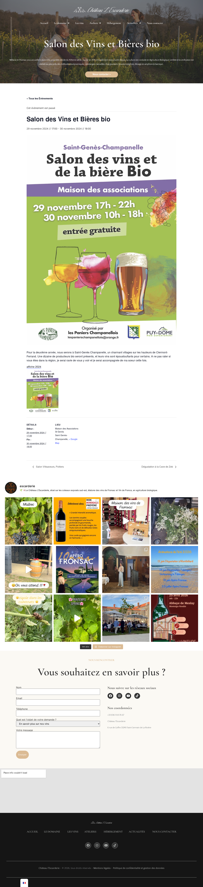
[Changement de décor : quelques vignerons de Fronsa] (126, 520)
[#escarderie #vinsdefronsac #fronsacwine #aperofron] (28, 569)
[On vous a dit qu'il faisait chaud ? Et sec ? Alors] (174, 520)
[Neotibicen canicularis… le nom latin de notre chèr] (28, 618)
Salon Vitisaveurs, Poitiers (49, 466)
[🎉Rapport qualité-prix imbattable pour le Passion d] (77, 520)
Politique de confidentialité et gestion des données (138, 868)
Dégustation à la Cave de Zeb (157, 466)
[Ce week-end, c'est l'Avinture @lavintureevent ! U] (174, 618)
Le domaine (60, 23)
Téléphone (22, 709)
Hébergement (114, 23)
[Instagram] (119, 696)
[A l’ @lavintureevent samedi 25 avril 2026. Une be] (126, 618)
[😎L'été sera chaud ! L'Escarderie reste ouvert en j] (174, 569)
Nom (18, 687)
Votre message (24, 730)
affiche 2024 (34, 366)
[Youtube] (128, 696)
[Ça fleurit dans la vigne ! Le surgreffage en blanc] (77, 618)
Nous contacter (155, 23)
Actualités (132, 23)
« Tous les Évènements (40, 98)
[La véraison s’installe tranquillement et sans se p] (28, 520)
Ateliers (93, 23)
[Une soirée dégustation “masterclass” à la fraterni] (126, 569)
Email (19, 698)
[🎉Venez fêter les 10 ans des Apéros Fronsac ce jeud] (77, 569)
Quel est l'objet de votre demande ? (36, 719)
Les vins (79, 23)
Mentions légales (102, 868)
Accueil (44, 23)
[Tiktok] (137, 696)
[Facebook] (110, 696)
